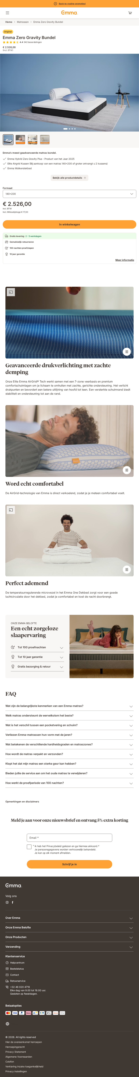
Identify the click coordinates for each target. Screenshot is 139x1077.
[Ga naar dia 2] (69, 129)
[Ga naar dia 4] (75, 129)
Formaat (7, 188)
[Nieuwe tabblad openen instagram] (7, 903)
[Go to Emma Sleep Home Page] (69, 12)
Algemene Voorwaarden (18, 1056)
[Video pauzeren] (127, 352)
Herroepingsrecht (15, 1046)
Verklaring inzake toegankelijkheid (24, 1066)
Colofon (9, 1061)
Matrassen (23, 21)
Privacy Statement (15, 1051)
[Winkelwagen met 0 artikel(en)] (131, 13)
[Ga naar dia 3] (72, 129)
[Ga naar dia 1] (65, 129)
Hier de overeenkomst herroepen (23, 1042)
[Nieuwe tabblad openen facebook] (12, 903)
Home (8, 21)
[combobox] (69, 194)
